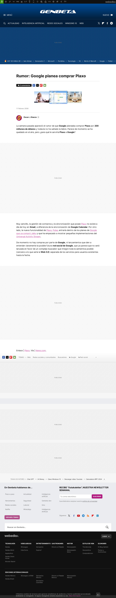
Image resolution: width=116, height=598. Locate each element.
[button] (31, 117)
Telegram (111, 23)
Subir (104, 536)
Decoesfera (87, 550)
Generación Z (40, 61)
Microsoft (51, 61)
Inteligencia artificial (46, 495)
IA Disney (41, 479)
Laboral (26, 505)
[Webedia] (12, 535)
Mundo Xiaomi (10, 561)
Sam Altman (27, 61)
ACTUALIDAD (13, 23)
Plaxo (83, 224)
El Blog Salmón (103, 547)
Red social (84, 357)
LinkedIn (97, 515)
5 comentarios (25, 85)
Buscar (107, 527)
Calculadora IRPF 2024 (94, 479)
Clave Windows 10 (54, 479)
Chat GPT (30, 479)
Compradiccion (88, 553)
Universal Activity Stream (28, 236)
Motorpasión (71, 547)
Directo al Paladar (58, 547)
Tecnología (71, 61)
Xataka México (10, 576)
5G (80, 61)
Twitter (99, 23)
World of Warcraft (90, 61)
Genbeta (58, 11)
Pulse (55, 230)
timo (43, 505)
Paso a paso (9, 494)
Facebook (107, 23)
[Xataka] (2, 2)
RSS (88, 515)
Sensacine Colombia (39, 581)
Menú (9, 15)
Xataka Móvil (9, 550)
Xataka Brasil (9, 579)
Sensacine (39, 547)
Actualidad (27, 494)
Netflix (7, 509)
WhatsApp (27, 509)
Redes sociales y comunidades (44, 357)
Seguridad (27, 501)
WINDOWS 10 (71, 23)
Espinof (38, 550)
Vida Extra (24, 550)
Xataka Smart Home (9, 557)
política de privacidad (89, 501)
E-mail (44, 85)
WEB (81, 23)
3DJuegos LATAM (27, 576)
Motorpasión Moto (71, 551)
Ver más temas (12, 517)
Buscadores (62, 357)
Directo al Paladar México (58, 576)
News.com (41, 350)
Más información (75, 596)
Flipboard (103, 23)
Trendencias (87, 547)
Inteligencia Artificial (46, 510)
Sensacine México (39, 576)
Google (102, 61)
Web (29, 357)
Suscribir (97, 496)
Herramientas (10, 501)
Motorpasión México (71, 576)
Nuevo (106, 15)
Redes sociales (10, 505)
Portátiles (61, 61)
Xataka (7, 547)
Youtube (78, 515)
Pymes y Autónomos (102, 551)
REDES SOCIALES (55, 23)
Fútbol (110, 61)
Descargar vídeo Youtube (73, 479)
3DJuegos (24, 547)
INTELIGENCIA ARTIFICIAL (33, 23)
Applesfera (9, 553)
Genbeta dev (46, 501)
